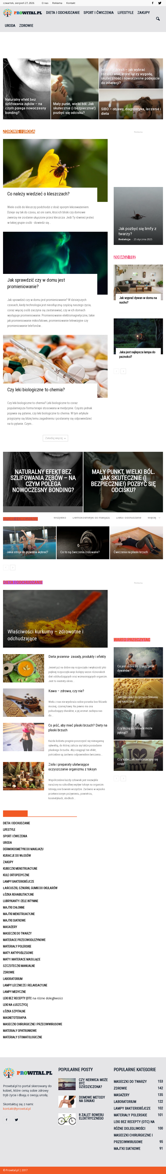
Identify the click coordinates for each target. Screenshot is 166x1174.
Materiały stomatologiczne (22, 1037)
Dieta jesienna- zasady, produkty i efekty (77, 656)
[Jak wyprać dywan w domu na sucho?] (138, 282)
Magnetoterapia (14, 1017)
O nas (45, 3)
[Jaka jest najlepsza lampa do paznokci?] (138, 336)
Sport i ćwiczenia (99, 12)
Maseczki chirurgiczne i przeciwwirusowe (32, 1024)
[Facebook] (152, 3)
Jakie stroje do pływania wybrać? (27, 552)
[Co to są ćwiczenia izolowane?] (83, 542)
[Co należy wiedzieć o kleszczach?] (55, 170)
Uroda (10, 25)
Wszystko (60, 517)
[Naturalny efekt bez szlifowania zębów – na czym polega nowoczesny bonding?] (43, 479)
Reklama (57, 3)
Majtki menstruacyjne (19, 914)
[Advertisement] (83, 41)
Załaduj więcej (54, 438)
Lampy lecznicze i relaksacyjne (25, 985)
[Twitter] (159, 3)
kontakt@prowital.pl (17, 1109)
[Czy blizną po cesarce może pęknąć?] (138, 724)
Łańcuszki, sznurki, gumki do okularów (30, 888)
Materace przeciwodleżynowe (24, 940)
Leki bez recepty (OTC (17, 998)
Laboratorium (12, 979)
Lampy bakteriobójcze (18, 881)
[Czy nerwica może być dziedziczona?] (67, 1084)
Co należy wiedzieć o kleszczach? (38, 193)
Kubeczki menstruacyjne (20, 868)
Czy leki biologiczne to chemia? (36, 389)
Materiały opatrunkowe (20, 1030)
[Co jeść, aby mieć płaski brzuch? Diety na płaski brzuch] (23, 737)
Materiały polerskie (17, 946)
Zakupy (143, 12)
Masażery (10, 927)
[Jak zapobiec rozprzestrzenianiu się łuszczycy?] (138, 693)
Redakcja (124, 239)
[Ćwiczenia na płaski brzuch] (136, 542)
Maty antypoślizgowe (18, 953)
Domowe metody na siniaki (92, 1099)
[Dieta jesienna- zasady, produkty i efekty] (23, 668)
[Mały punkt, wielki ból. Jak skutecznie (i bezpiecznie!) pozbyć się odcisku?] (123, 484)
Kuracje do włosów (17, 855)
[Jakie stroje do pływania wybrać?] (29, 542)
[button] (158, 19)
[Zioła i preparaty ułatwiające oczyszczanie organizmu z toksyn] (23, 776)
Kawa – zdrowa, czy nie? (66, 691)
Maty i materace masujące (21, 959)
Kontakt (70, 3)
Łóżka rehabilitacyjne (18, 894)
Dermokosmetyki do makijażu (91, 517)
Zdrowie (26, 25)
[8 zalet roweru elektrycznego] (67, 1119)
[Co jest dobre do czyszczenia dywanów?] (138, 662)
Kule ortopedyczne (16, 875)
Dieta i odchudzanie (63, 12)
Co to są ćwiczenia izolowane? (80, 552)
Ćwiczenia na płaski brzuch (131, 552)
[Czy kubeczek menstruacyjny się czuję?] (138, 755)
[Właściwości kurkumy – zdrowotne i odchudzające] (55, 619)
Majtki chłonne (14, 907)
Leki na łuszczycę (15, 1004)
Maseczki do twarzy (17, 933)
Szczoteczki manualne (19, 966)
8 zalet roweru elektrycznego (91, 1116)
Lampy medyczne (14, 992)
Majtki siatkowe (14, 920)
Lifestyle (126, 12)
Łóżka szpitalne (14, 1011)
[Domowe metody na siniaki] (67, 1102)
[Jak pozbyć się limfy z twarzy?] (138, 217)
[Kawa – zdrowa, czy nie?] (23, 702)
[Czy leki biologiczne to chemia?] (55, 366)
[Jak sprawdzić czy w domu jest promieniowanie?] (55, 263)
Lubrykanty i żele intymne (20, 901)
